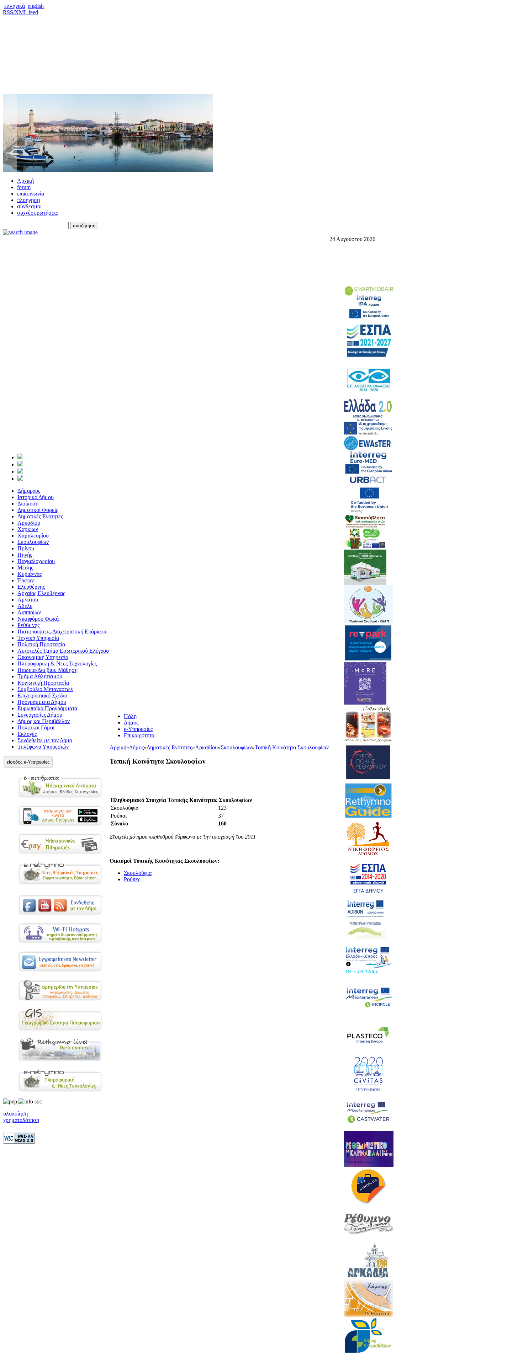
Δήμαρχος (28, 491)
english (36, 6)
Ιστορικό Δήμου (35, 497)
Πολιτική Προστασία (41, 644)
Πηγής (24, 555)
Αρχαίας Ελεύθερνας (41, 593)
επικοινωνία (30, 194)
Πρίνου (25, 548)
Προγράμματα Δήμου (41, 702)
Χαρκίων (27, 529)
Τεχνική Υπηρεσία (38, 638)
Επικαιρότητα (139, 735)
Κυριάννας (29, 574)
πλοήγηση (28, 200)
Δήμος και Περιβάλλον (43, 721)
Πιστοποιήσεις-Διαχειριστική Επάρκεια (61, 631)
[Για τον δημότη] (20, 457)
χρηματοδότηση (21, 1120)
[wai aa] (19, 1142)
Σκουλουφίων (33, 542)
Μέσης (25, 568)
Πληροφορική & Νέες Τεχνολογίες (57, 663)
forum (24, 187)
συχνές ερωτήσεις (37, 213)
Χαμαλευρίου (33, 536)
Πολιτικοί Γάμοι (35, 727)
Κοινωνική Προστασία (43, 683)
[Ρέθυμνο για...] (20, 479)
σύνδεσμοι (29, 206)
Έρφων (25, 580)
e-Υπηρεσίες (138, 729)
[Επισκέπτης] (20, 464)
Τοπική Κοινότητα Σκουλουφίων (292, 747)
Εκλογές (27, 734)
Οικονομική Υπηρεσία (42, 657)
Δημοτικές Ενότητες (40, 516)
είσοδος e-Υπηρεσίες (28, 762)
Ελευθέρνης (31, 587)
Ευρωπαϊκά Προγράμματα (47, 708)
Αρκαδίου (28, 523)
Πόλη (130, 716)
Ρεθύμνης (28, 625)
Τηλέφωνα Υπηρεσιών (43, 747)
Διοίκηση (27, 504)
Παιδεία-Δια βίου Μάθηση (47, 670)
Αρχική (25, 181)
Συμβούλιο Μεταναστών (45, 689)
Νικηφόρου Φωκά (38, 619)
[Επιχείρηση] (20, 472)
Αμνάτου (27, 600)
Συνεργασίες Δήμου (39, 715)
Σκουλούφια (138, 873)
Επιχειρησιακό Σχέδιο (42, 695)
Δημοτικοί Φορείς (37, 510)
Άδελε (24, 606)
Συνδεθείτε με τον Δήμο (44, 740)
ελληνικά (14, 6)
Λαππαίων (29, 612)
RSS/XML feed (20, 12)
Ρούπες (132, 879)
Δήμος (131, 723)
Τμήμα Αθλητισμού (39, 676)
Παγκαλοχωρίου (36, 561)
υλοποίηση (15, 1114)
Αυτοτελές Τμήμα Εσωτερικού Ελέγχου (63, 651)
